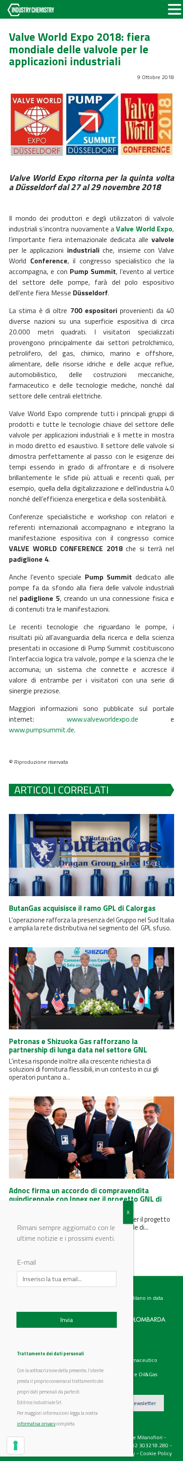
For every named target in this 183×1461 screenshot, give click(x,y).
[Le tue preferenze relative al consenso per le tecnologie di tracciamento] (15, 1445)
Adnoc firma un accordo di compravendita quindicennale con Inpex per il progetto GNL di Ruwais (85, 1199)
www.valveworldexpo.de (102, 719)
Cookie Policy (156, 1453)
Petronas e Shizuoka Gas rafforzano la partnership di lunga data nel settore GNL (78, 1046)
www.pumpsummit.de (41, 729)
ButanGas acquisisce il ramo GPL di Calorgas (82, 908)
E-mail (26, 1262)
